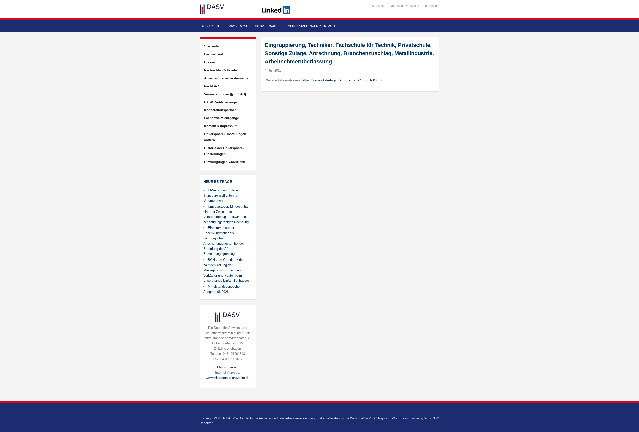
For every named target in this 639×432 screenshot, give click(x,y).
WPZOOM (431, 418)
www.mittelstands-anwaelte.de (227, 378)
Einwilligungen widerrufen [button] (224, 162)
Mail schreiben (227, 367)
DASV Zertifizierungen (221, 102)
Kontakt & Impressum (221, 126)
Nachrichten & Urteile (220, 70)
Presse (209, 62)
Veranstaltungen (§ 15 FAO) (312, 26)
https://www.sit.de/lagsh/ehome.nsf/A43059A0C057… (344, 80)
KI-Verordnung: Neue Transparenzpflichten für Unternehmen (220, 195)
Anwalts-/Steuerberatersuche (254, 26)
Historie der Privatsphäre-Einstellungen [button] (224, 151)
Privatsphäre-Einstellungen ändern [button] (225, 137)
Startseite (378, 6)
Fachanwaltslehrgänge (221, 118)
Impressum (431, 6)
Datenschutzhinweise (404, 6)
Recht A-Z (211, 86)
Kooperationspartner (220, 110)
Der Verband (213, 54)
